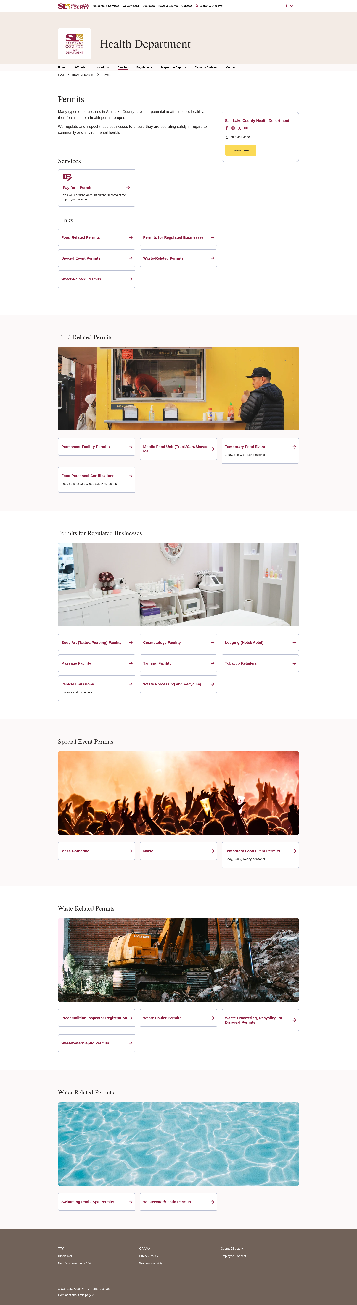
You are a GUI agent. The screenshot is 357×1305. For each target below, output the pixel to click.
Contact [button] (186, 5)
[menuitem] (107, 6)
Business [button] (149, 5)
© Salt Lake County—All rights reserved (84, 1288)
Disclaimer (65, 1256)
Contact (231, 67)
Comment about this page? (76, 1295)
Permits (123, 67)
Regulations (144, 67)
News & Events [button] (168, 5)
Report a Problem (206, 67)
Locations (102, 67)
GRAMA (144, 1248)
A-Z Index (80, 67)
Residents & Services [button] (105, 5)
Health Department (83, 74)
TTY (61, 1248)
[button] (289, 6)
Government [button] (131, 5)
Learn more (241, 150)
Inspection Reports (173, 67)
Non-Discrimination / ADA (75, 1263)
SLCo (61, 74)
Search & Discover (211, 5)
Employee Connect (233, 1256)
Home (61, 67)
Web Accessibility (151, 1263)
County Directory (232, 1248)
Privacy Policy (148, 1256)
